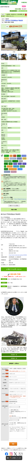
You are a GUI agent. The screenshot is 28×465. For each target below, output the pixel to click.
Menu (25, 2)
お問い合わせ (13, 11)
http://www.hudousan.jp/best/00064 (18, 255)
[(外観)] (14, 50)
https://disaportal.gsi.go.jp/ (14, 199)
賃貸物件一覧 (14, 358)
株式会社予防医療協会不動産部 (14, 20)
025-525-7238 (14, 275)
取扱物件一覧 (14, 354)
